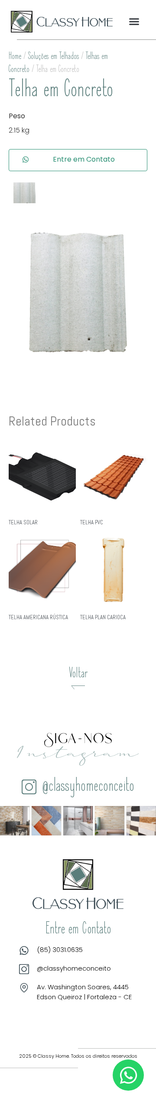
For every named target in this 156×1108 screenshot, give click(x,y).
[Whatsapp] (128, 1075)
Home (15, 57)
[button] (134, 21)
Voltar (78, 674)
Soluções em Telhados (53, 57)
